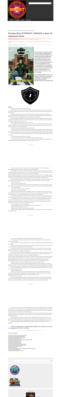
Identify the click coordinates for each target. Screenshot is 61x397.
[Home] (17, 9)
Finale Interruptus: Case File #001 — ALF (15, 340)
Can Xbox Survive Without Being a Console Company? (17, 345)
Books (12, 30)
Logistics (11, 20)
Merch (22, 20)
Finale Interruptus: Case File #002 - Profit (14, 338)
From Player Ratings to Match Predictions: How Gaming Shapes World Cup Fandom (21, 348)
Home (9, 30)
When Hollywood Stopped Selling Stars (14, 342)
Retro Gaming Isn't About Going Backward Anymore (16, 336)
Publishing (17, 20)
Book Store (28, 20)
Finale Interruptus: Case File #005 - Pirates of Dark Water (17, 335)
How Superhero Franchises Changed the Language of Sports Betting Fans (20, 339)
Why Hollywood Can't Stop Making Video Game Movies (17, 344)
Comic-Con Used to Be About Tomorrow (14, 341)
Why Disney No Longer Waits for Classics (15, 346)
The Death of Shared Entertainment (14, 349)
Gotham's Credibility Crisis (12, 347)
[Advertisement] (30, 25)
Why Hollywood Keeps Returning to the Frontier (16, 350)
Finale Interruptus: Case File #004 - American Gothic (16, 337)
